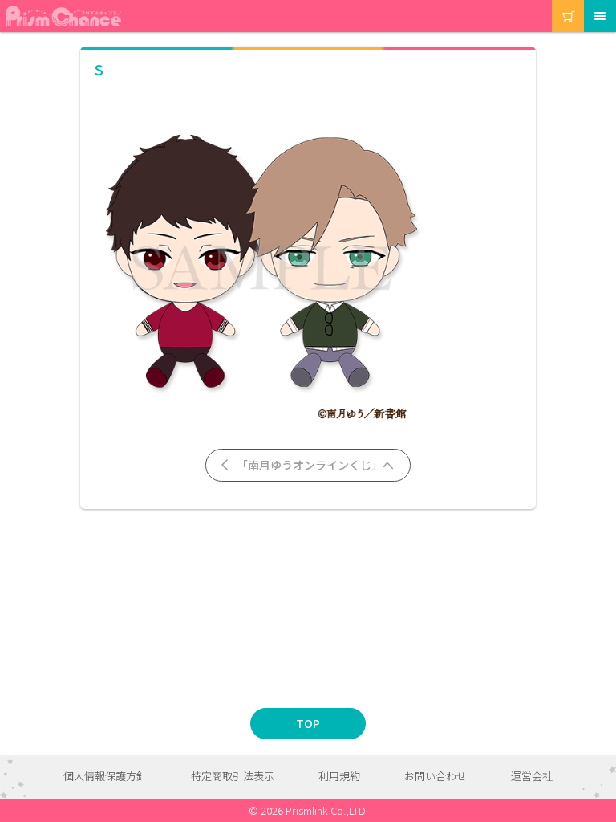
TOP (308, 723)
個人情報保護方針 (105, 775)
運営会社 (532, 775)
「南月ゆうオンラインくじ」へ (314, 465)
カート (553, 0)
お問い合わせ (435, 775)
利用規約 (339, 775)
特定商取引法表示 (232, 775)
